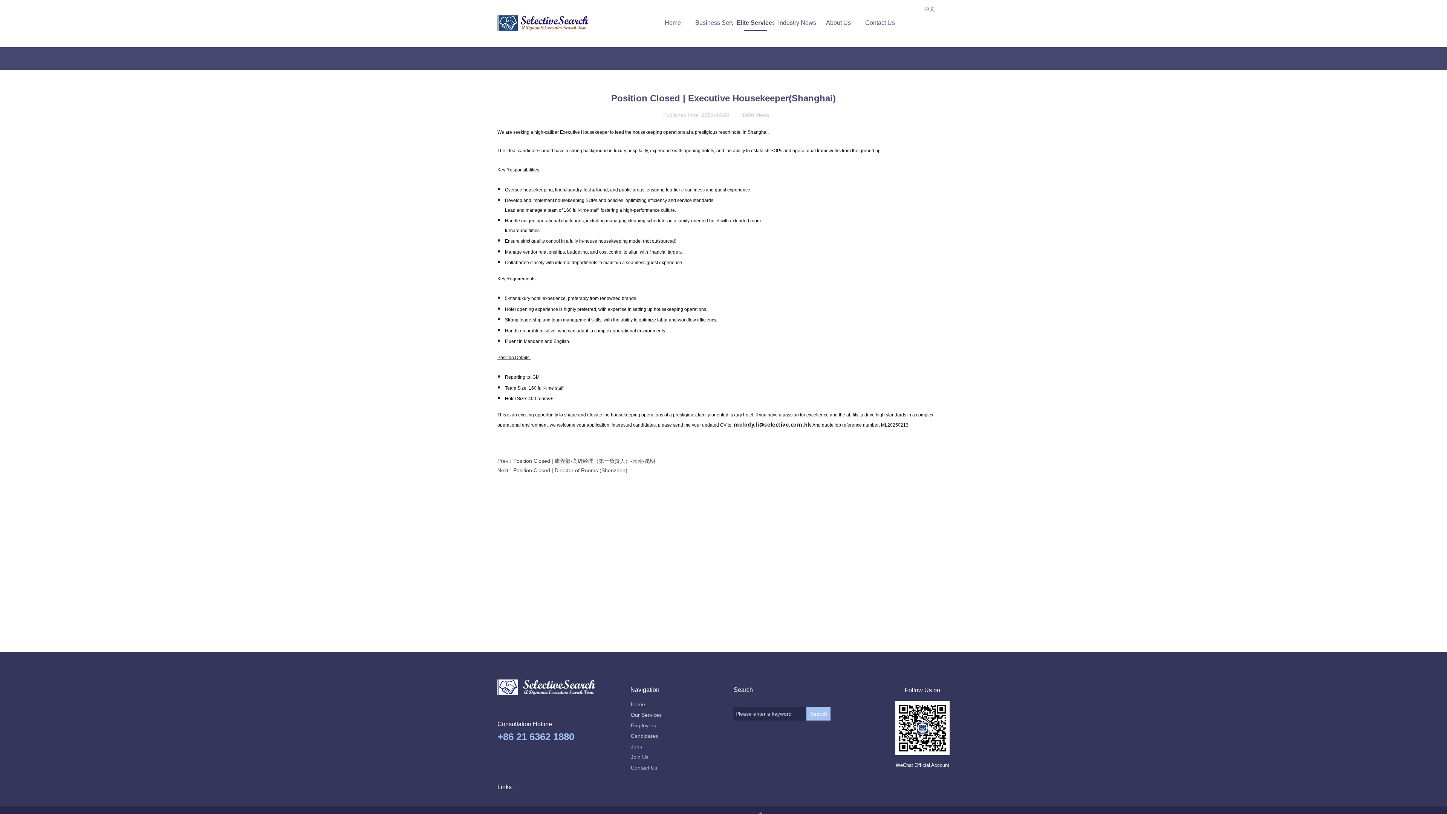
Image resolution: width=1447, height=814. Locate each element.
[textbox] (769, 714)
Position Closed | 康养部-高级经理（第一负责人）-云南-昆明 (576, 461)
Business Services (714, 23)
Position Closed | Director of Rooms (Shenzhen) (562, 470)
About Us (838, 23)
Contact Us (880, 23)
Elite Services (755, 23)
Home (673, 23)
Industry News (797, 23)
